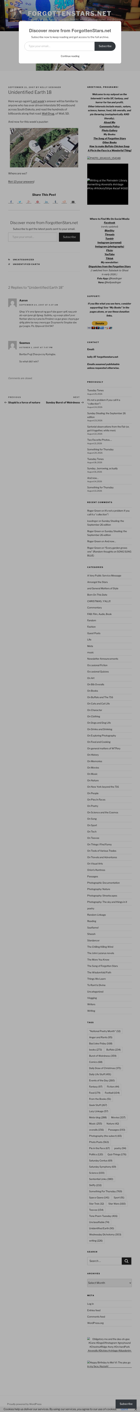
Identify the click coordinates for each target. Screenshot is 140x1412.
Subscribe (105, 46)
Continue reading (70, 56)
